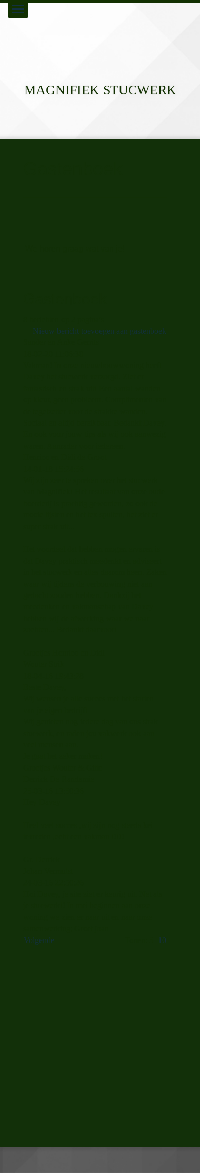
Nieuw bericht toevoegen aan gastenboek (99, 330)
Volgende (39, 940)
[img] (100, 36)
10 (162, 940)
